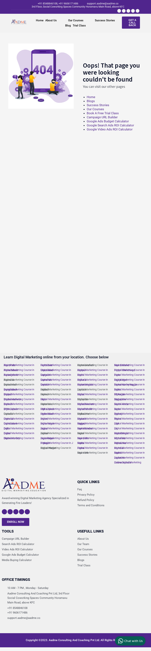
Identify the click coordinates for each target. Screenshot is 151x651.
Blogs (91, 101)
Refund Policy (85, 500)
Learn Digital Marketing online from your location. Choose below (56, 357)
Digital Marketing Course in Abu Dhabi (19, 365)
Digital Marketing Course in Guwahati (56, 379)
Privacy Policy (85, 494)
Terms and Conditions (90, 505)
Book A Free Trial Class (103, 113)
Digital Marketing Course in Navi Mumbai (92, 428)
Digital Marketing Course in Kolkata (92, 379)
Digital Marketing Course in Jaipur (56, 428)
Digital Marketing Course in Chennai (19, 418)
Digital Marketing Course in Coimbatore (19, 423)
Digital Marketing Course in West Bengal (129, 433)
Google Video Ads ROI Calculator (110, 129)
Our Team (83, 544)
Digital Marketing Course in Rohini (129, 389)
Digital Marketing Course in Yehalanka (129, 443)
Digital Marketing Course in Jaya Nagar (56, 438)
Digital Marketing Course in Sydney (129, 413)
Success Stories (105, 20)
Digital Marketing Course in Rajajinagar (129, 379)
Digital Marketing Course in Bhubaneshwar (19, 399)
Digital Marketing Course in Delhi (19, 428)
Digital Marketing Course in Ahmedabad (19, 370)
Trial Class (79, 25)
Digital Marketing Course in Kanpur (92, 370)
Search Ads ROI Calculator (18, 544)
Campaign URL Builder (102, 117)
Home (39, 20)
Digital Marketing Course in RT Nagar (129, 394)
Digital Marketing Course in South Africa (129, 404)
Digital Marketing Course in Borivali (19, 404)
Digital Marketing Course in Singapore (129, 399)
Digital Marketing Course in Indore (56, 418)
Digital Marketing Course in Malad (92, 394)
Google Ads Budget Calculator (108, 121)
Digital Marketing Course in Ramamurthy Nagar (129, 384)
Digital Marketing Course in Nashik (129, 452)
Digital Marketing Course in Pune (129, 374)
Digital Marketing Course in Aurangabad (19, 374)
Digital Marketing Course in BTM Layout (19, 409)
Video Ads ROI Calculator (17, 549)
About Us (51, 20)
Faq (79, 489)
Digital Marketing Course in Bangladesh (19, 389)
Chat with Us (133, 641)
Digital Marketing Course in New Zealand (129, 365)
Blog (68, 25)
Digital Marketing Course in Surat (129, 409)
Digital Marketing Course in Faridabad (56, 365)
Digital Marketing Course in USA (129, 423)
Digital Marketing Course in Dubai (19, 433)
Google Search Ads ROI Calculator (110, 125)
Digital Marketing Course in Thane (129, 418)
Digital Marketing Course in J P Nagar (57, 443)
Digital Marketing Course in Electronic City (19, 438)
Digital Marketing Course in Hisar (56, 399)
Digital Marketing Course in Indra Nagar (56, 423)
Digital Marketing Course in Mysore (92, 418)
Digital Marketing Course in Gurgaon (56, 374)
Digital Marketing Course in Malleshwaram (92, 404)
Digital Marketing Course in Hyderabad (56, 413)
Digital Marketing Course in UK (129, 428)
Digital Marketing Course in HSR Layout (56, 409)
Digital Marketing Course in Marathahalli (92, 409)
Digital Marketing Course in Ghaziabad (56, 370)
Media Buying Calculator (17, 560)
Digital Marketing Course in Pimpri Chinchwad (129, 370)
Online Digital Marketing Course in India (127, 462)
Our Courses (75, 20)
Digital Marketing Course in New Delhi (92, 438)
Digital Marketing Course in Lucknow (129, 457)
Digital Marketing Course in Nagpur (92, 423)
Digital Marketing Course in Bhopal (19, 394)
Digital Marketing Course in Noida (92, 443)
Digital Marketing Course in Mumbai (129, 447)
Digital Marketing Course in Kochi (92, 374)
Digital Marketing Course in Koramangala (92, 384)
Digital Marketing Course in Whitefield (129, 438)
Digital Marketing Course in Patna (92, 447)
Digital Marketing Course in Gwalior (56, 384)
